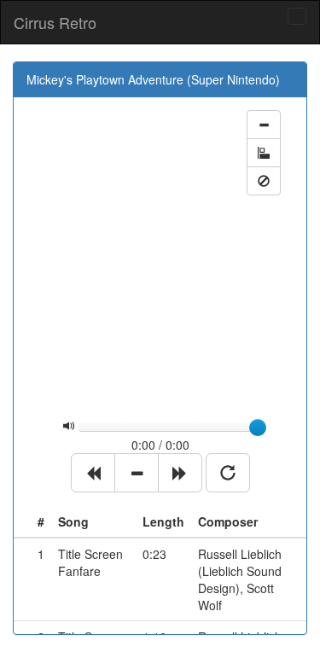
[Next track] (180, 472)
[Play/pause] (136, 472)
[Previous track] (93, 472)
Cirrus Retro (55, 22)
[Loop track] (228, 472)
